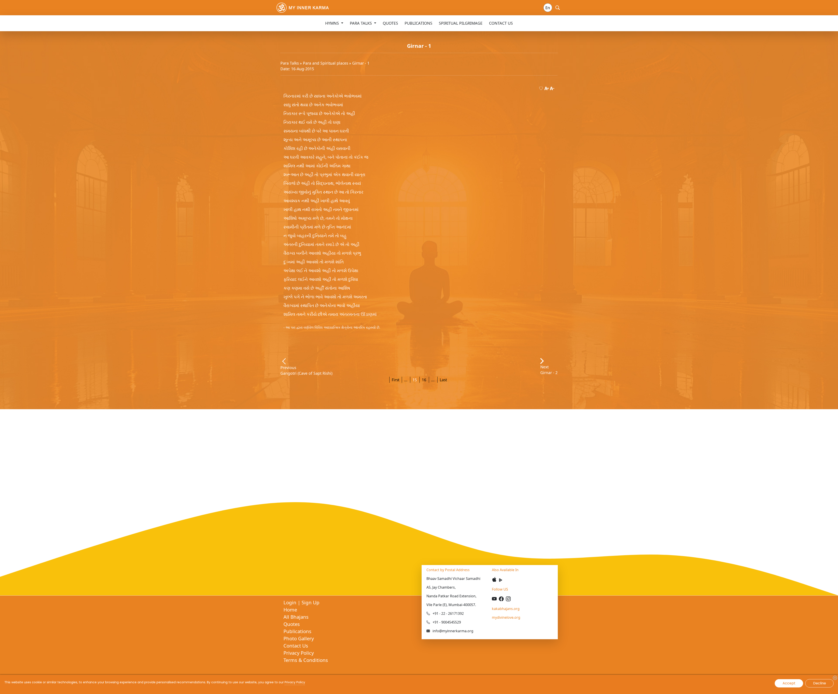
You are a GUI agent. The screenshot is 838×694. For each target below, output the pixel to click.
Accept (789, 683)
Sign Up (310, 602)
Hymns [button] (332, 23)
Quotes (390, 23)
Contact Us (501, 23)
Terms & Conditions (305, 660)
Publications (418, 23)
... (405, 379)
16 (424, 379)
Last (443, 379)
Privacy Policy (298, 652)
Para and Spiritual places (326, 63)
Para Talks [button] (361, 23)
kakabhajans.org (506, 608)
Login (290, 602)
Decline (819, 683)
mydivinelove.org (506, 617)
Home (290, 609)
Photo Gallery (298, 638)
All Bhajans (296, 616)
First (395, 379)
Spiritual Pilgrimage (461, 23)
